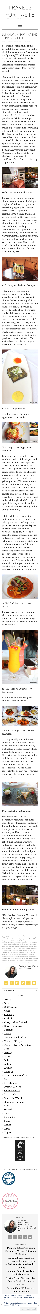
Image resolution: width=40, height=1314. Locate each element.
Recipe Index (10, 1094)
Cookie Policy (14, 1305)
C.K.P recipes (10, 1007)
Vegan (7, 1128)
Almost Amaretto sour (16, 937)
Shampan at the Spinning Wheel (23, 958)
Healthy (8, 1053)
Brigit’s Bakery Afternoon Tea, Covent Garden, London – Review (21, 1281)
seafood (8, 1109)
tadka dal (35, 958)
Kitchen (8, 1068)
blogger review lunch (26, 939)
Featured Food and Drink (17, 1037)
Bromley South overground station (23, 941)
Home (7, 1056)
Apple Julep (25, 937)
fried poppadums (24, 944)
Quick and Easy (12, 1090)
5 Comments (27, 41)
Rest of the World (13, 1098)
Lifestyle (21, 935)
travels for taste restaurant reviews (16, 962)
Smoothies (9, 1117)
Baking (7, 999)
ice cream (8, 948)
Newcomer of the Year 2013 (28, 952)
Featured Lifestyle (13, 935)
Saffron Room (28, 956)
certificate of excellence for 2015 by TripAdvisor (14, 942)
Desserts (8, 1030)
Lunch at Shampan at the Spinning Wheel (19, 36)
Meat (6, 1079)
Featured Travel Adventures (18, 1045)
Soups (7, 1121)
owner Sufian (5, 954)
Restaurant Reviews (29, 935)
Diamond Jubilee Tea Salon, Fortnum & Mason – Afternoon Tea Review (20, 1251)
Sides (6, 1113)
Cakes (7, 1011)
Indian (7, 1064)
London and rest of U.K (15, 1075)
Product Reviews (12, 1087)
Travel (7, 1125)
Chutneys (9, 1015)
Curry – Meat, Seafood (15, 1022)
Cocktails (8, 1018)
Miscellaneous (11, 1083)
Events (7, 1033)
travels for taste (6, 960)
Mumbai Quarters (16, 952)
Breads (7, 1003)
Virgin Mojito (29, 962)
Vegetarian (9, 1132)
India (6, 1060)
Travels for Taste (20, 11)
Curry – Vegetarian (13, 1026)
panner (12, 954)
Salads (7, 1106)
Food (6, 1049)
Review (22, 956)
